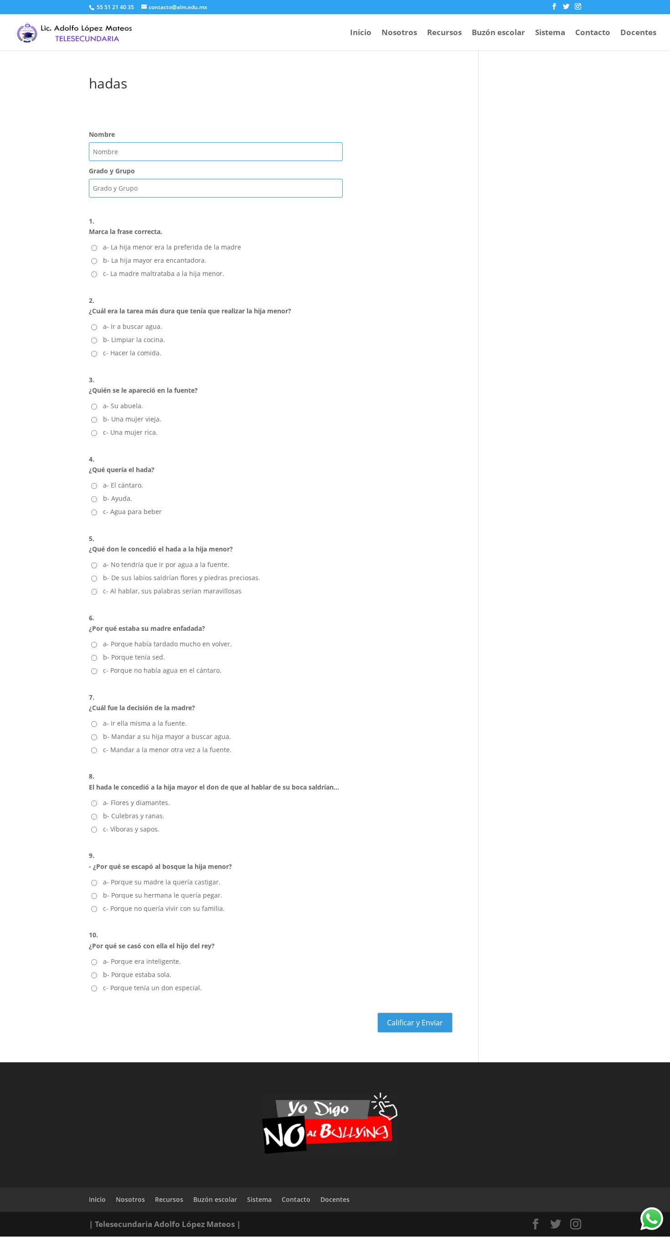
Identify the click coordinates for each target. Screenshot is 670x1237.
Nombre (102, 134)
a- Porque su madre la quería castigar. (162, 882)
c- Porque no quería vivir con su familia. (164, 908)
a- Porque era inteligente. (142, 961)
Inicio (360, 33)
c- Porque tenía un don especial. (152, 987)
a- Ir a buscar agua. (132, 326)
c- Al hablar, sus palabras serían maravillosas (172, 591)
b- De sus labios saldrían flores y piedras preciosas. (181, 577)
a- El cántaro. (123, 485)
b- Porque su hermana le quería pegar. (162, 895)
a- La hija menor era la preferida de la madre (172, 247)
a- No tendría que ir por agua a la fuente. (166, 564)
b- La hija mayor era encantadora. (154, 260)
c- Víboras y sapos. (131, 829)
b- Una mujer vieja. (132, 419)
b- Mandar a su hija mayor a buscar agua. (167, 736)
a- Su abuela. (123, 405)
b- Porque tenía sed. (134, 657)
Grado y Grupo (112, 170)
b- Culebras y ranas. (134, 815)
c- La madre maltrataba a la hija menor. (163, 273)
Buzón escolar (498, 33)
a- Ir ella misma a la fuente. (145, 723)
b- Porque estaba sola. (137, 974)
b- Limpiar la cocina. (134, 339)
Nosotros (399, 33)
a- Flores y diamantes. (136, 802)
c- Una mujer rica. (130, 432)
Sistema (550, 33)
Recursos (444, 33)
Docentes (638, 33)
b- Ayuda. (117, 498)
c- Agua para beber (132, 511)
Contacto (592, 33)
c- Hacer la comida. (132, 352)
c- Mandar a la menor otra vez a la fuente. (167, 749)
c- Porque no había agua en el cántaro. (162, 670)
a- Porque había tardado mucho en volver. (167, 643)
